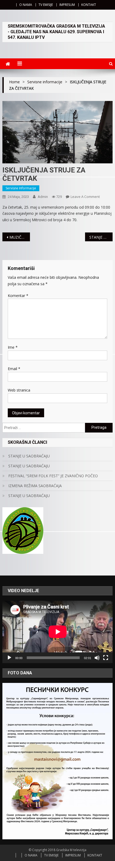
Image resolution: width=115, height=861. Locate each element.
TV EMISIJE (46, 4)
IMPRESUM (67, 4)
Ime (13, 347)
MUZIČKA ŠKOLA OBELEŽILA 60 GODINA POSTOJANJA (19, 237)
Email (14, 368)
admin (43, 197)
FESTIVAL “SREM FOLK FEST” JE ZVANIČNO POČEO (53, 475)
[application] (57, 632)
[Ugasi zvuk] (97, 657)
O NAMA (25, 4)
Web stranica (19, 390)
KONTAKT (88, 4)
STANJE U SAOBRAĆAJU (101, 237)
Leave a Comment (85, 196)
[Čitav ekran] (105, 657)
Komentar (18, 295)
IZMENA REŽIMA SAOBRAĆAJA (35, 485)
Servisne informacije (21, 188)
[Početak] (9, 657)
